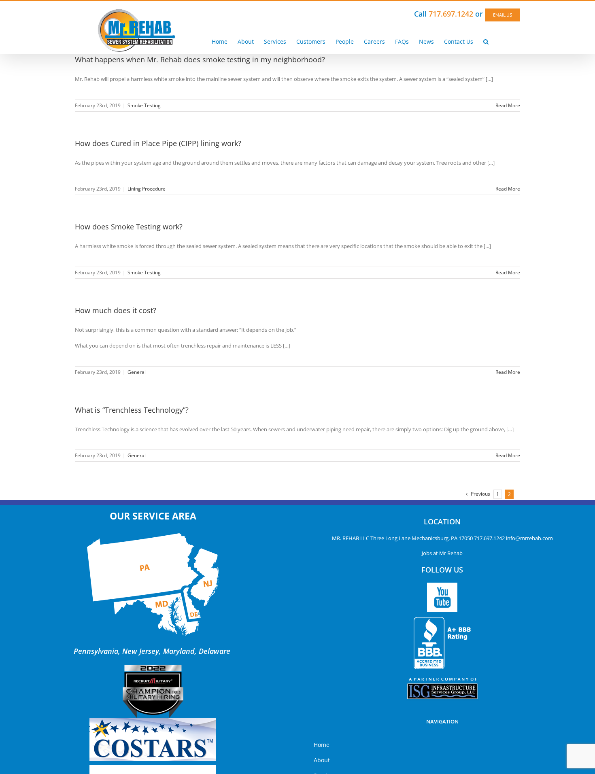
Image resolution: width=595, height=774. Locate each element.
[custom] (442, 597)
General (137, 372)
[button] (486, 41)
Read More (507, 105)
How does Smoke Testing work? (129, 226)
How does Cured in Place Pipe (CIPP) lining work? (158, 143)
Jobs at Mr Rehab (442, 553)
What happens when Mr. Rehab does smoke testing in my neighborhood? (200, 59)
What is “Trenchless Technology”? (132, 410)
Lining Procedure (147, 188)
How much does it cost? (115, 310)
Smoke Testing (144, 105)
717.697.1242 (489, 538)
